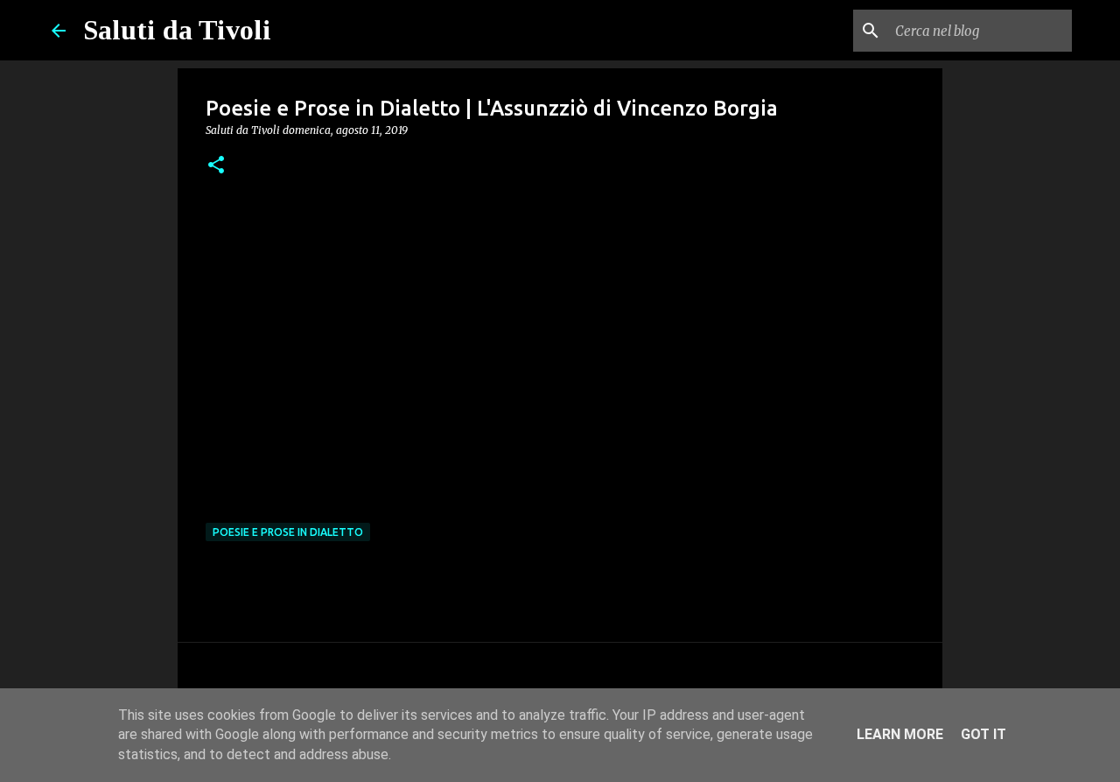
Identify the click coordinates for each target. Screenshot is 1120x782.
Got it (983, 734)
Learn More (900, 734)
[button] (216, 166)
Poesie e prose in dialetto (288, 532)
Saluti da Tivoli (177, 30)
